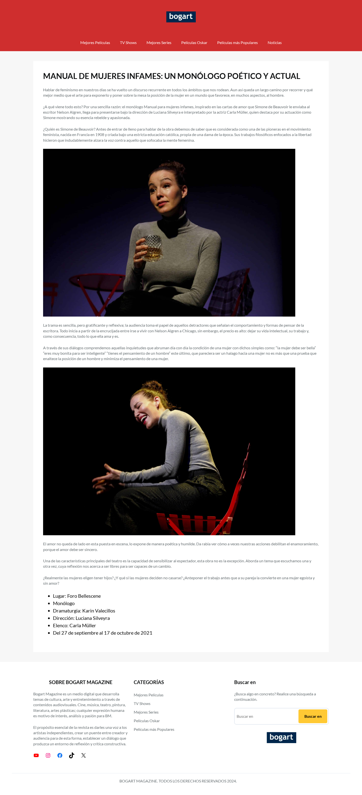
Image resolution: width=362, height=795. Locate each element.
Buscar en (313, 716)
